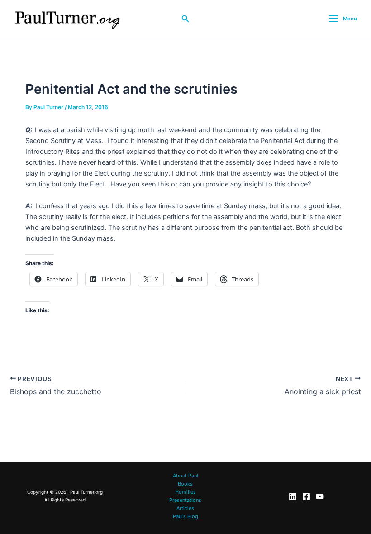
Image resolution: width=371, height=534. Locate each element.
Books (185, 484)
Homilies (185, 492)
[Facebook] (306, 496)
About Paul (185, 475)
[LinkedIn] (293, 496)
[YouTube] (320, 496)
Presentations (185, 500)
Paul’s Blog (185, 516)
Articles (185, 508)
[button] (185, 18)
